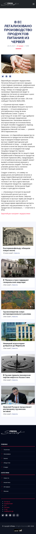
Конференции (8, 503)
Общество (7, 463)
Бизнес (6, 458)
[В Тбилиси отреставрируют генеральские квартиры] (18, 268)
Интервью (7, 487)
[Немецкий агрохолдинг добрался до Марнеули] (18, 332)
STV (5, 505)
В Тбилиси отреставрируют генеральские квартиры (16, 281)
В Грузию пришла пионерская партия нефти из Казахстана (17, 376)
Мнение (6, 491)
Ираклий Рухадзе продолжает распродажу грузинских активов (17, 409)
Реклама (6, 507)
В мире (20, 46)
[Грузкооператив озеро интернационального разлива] (18, 300)
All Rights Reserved (21, 526)
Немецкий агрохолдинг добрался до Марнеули (14, 344)
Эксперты (7, 501)
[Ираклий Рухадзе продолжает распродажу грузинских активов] (18, 395)
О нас (6, 509)
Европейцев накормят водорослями (15, 213)
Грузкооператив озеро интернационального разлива (17, 313)
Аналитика (7, 482)
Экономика (7, 454)
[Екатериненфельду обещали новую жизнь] (18, 236)
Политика (7, 449)
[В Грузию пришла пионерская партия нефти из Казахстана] (18, 363)
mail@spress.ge (8, 511)
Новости (17, 253)
